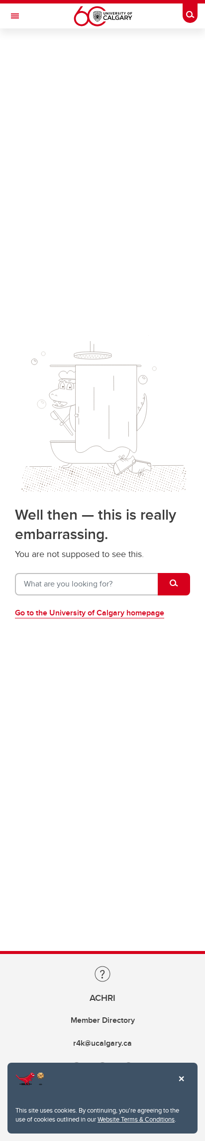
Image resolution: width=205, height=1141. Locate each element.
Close (181, 1086)
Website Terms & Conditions (136, 1119)
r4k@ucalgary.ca (102, 1043)
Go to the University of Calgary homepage (89, 612)
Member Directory (103, 1020)
